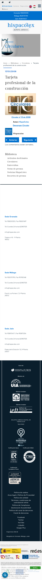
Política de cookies (20, 578)
